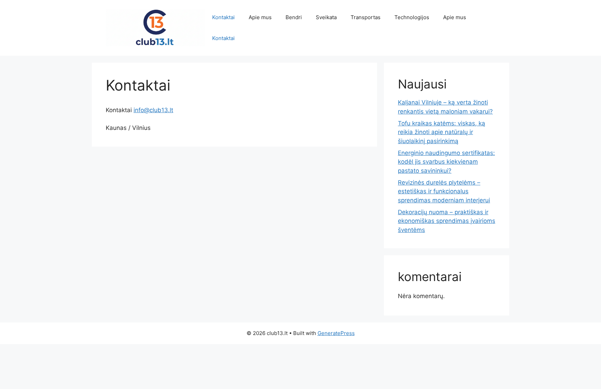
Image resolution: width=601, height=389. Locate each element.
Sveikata (326, 17)
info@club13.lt (153, 110)
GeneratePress (336, 333)
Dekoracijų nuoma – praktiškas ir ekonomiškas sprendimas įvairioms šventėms (446, 221)
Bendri (294, 17)
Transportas (365, 17)
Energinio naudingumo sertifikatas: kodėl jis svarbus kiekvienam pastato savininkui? (446, 161)
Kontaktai (223, 17)
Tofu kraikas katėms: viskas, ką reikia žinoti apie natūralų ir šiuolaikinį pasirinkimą (441, 132)
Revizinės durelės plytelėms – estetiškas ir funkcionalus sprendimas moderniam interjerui (444, 191)
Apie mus (260, 17)
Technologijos (411, 17)
